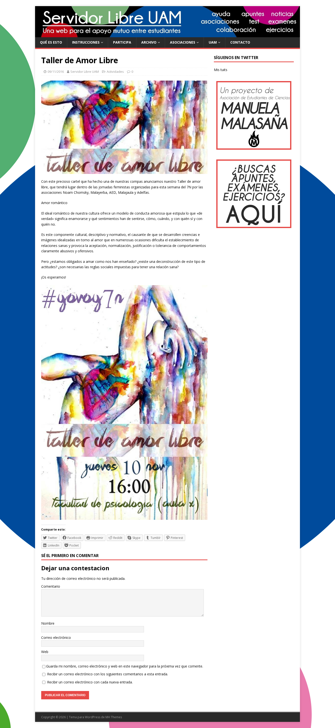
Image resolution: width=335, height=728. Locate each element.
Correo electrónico (56, 637)
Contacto (240, 42)
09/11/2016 (56, 71)
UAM (213, 42)
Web (44, 651)
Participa (122, 42)
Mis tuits (220, 69)
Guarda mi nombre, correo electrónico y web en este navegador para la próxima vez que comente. (124, 666)
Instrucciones (86, 42)
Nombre (47, 623)
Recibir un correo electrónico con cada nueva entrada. (90, 682)
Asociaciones (182, 42)
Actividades (115, 71)
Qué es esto (51, 42)
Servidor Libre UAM (84, 71)
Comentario (50, 586)
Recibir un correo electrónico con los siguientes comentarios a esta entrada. (107, 674)
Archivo (148, 42)
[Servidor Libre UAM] (167, 34)
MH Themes (113, 717)
